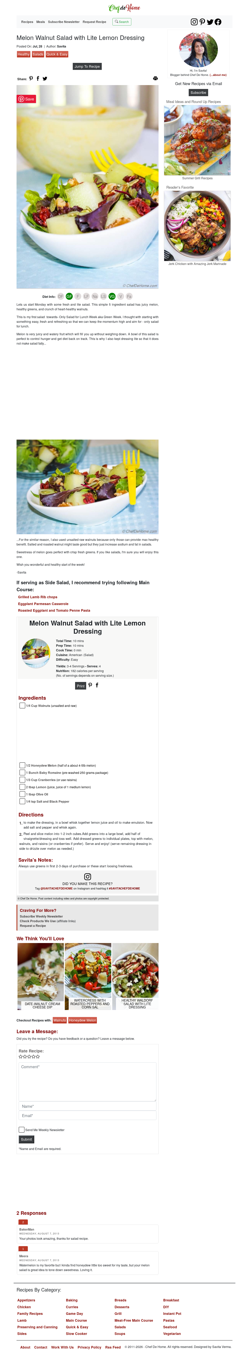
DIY (166, 1306)
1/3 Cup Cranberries (51, 780)
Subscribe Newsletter (64, 21)
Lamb (22, 1320)
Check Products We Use (38, 921)
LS (103, 296)
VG (112, 296)
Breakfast (171, 1300)
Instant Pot (172, 1313)
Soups (120, 1333)
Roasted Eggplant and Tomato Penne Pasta (54, 610)
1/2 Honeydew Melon (61, 765)
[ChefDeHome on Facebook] (218, 21)
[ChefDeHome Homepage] (124, 7)
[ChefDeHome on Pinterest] (202, 21)
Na (95, 296)
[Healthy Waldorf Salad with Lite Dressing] (135, 976)
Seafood (170, 1326)
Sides (22, 1333)
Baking (72, 1300)
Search (123, 21)
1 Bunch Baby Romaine (67, 772)
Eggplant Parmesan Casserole (43, 603)
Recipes (27, 21)
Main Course (76, 1320)
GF (69, 296)
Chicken (24, 1306)
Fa (129, 296)
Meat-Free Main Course (134, 1320)
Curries (72, 1306)
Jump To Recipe (87, 66)
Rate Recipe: (31, 1051)
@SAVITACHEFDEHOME (56, 888)
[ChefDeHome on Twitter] (210, 21)
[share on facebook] (38, 78)
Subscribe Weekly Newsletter (41, 916)
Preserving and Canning (37, 1326)
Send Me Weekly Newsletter (44, 1130)
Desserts (122, 1306)
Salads (38, 54)
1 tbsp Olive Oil (37, 794)
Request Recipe (94, 21)
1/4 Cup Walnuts (51, 705)
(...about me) (218, 75)
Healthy (24, 54)
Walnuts (59, 1020)
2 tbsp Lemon (58, 787)
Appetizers (26, 1300)
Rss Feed (113, 1347)
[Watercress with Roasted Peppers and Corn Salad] (88, 976)
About (25, 1347)
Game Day (74, 1313)
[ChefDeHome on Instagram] (194, 21)
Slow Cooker (76, 1333)
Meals (40, 21)
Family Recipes (30, 1313)
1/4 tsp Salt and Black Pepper (47, 801)
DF (60, 296)
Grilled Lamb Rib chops (37, 596)
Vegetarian (172, 1333)
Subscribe (198, 92)
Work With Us (62, 1347)
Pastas (168, 1320)
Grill (118, 1313)
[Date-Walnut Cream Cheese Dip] (41, 976)
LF (86, 296)
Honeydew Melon (82, 1020)
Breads (120, 1300)
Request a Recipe (33, 925)
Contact (40, 1347)
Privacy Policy (89, 1347)
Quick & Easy (57, 54)
